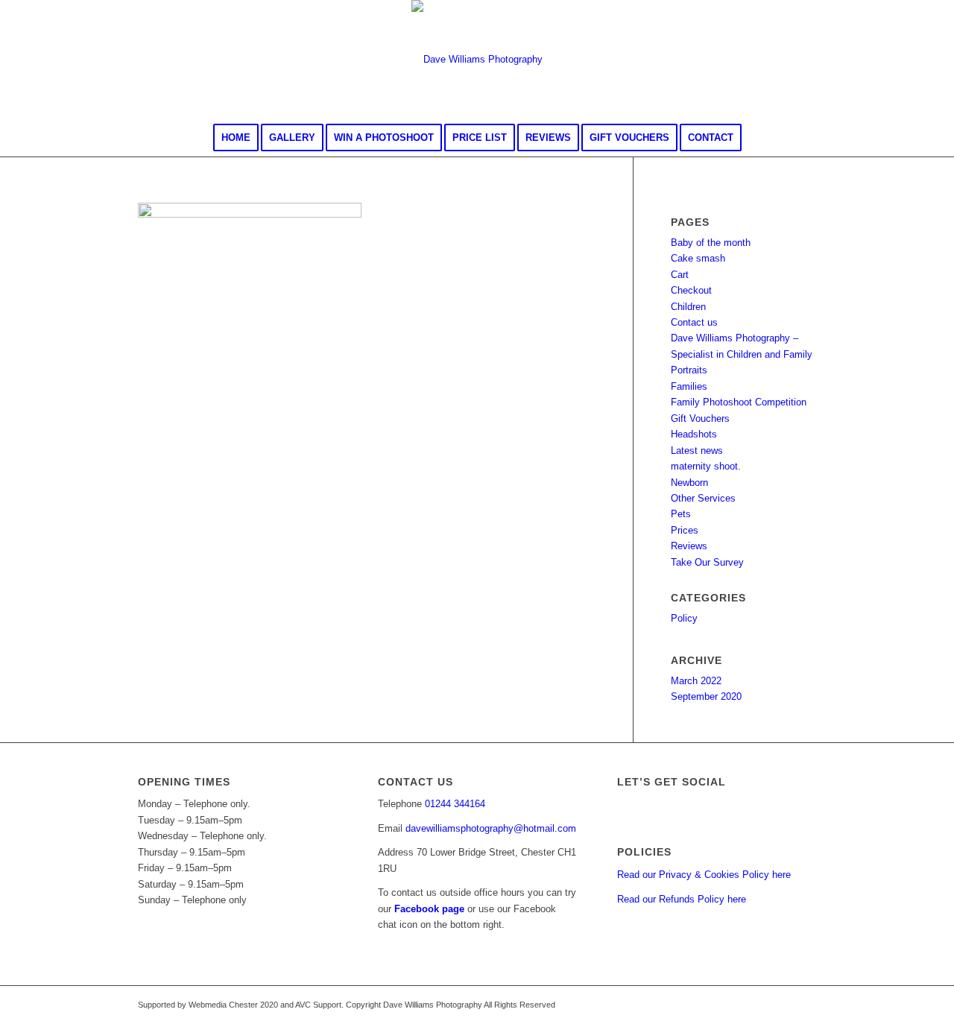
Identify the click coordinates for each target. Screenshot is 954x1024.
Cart (680, 274)
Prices (684, 530)
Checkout (691, 290)
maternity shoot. (706, 466)
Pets (681, 513)
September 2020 (706, 696)
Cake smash (698, 258)
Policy (684, 618)
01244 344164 (455, 803)
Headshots (694, 434)
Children (688, 306)
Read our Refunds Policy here (681, 899)
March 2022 (696, 680)
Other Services (703, 498)
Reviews (689, 545)
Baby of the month (711, 242)
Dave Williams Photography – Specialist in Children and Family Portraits (741, 354)
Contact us (694, 322)
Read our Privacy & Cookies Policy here (704, 874)
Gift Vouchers (700, 418)
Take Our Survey (707, 562)
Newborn (689, 482)
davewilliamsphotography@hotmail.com (490, 828)
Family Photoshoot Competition (738, 402)
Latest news (697, 450)
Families (689, 386)
